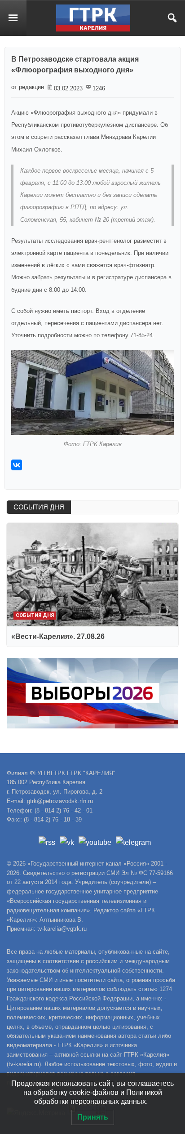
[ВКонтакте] (16, 465)
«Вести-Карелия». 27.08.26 (58, 636)
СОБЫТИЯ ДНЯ (38, 507)
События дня (35, 615)
